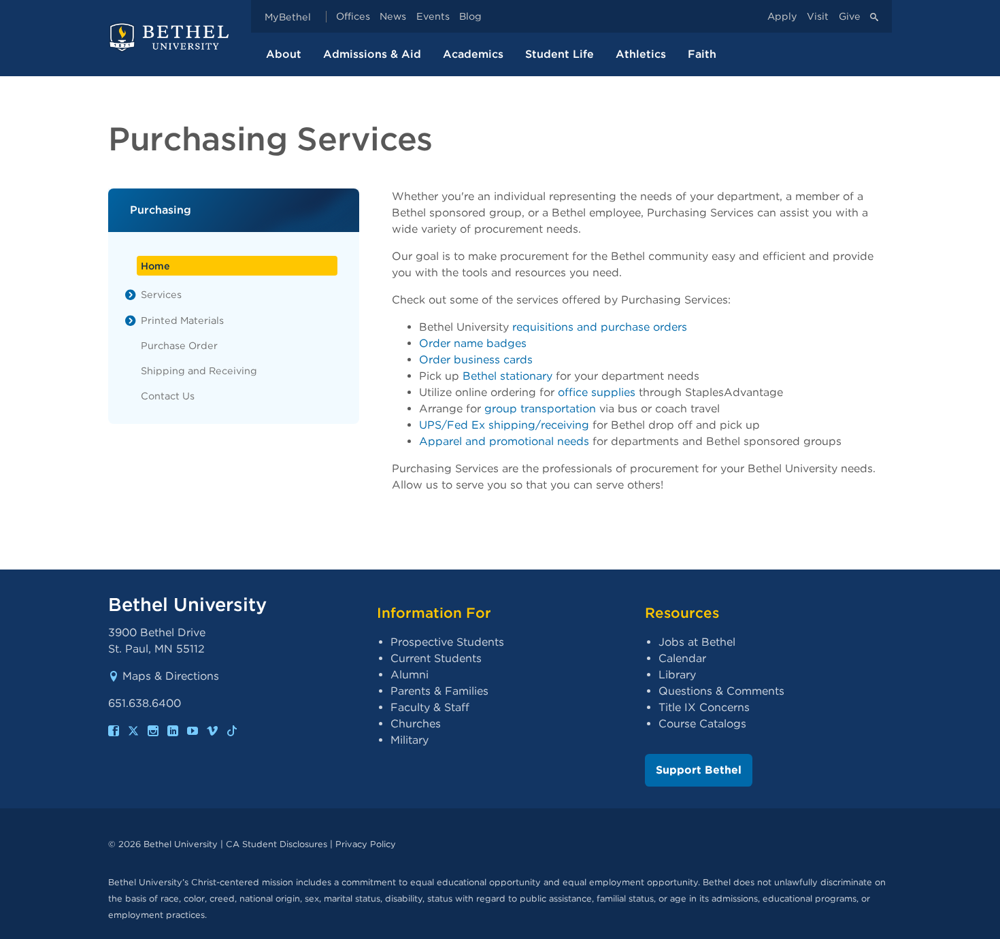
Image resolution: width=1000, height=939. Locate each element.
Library (677, 674)
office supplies (596, 392)
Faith (702, 54)
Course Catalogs (702, 723)
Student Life (559, 54)
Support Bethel (698, 769)
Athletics (641, 54)
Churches (415, 723)
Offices (353, 16)
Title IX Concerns (704, 707)
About (283, 54)
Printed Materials (182, 320)
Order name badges (473, 343)
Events (433, 16)
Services (161, 294)
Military (409, 740)
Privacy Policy (365, 844)
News (393, 16)
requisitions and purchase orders (599, 326)
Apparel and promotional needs (504, 441)
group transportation (540, 408)
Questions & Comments (721, 691)
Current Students (436, 658)
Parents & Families (439, 691)
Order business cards (476, 359)
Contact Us (168, 395)
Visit (818, 16)
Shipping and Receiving (199, 370)
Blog (470, 16)
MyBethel (288, 16)
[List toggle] (130, 294)
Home (155, 265)
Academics (473, 54)
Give (850, 16)
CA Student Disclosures (276, 844)
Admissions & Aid (372, 54)
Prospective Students (447, 642)
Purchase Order (179, 345)
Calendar (682, 658)
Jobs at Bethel (697, 642)
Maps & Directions (170, 676)
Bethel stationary (507, 375)
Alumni (409, 674)
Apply (782, 16)
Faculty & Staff (429, 707)
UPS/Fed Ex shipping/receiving (504, 424)
